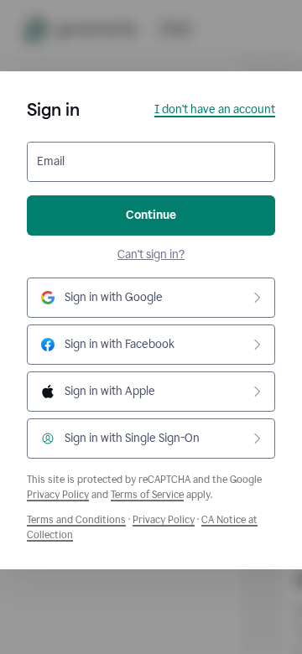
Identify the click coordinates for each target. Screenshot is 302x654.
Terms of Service (147, 495)
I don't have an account (214, 109)
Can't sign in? (151, 254)
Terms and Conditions (76, 520)
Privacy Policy (58, 495)
